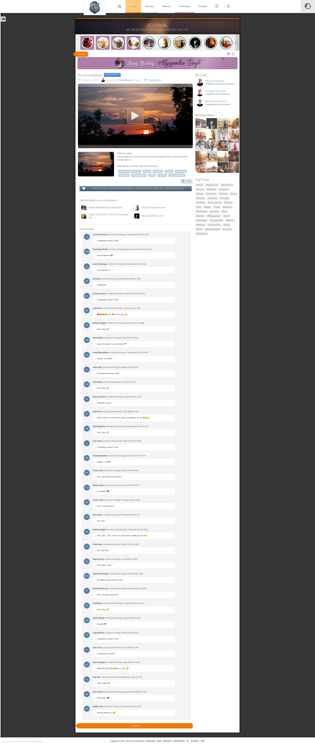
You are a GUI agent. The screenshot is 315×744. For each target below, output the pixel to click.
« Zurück (81, 54)
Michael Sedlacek (124, 80)
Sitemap (195, 741)
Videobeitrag (112, 75)
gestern (124, 175)
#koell (226, 216)
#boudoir (200, 198)
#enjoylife (223, 189)
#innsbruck (211, 193)
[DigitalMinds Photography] (95, 7)
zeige (147, 171)
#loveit (199, 185)
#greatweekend (212, 229)
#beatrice (227, 207)
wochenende (177, 175)
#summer (214, 211)
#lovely (199, 193)
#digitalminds (212, 185)
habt (152, 175)
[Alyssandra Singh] (120, 63)
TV (188, 741)
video (169, 171)
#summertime (214, 224)
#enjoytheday (216, 220)
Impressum (179, 741)
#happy (207, 207)
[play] (135, 116)
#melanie (200, 202)
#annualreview (214, 202)
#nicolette (212, 198)
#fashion (230, 220)
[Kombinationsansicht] (234, 54)
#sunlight (224, 198)
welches (181, 171)
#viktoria (228, 202)
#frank (199, 229)
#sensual (223, 193)
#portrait (200, 216)
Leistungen (184, 6)
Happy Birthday (163, 62)
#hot (198, 207)
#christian (227, 229)
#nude (226, 224)
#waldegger (201, 220)
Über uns (166, 6)
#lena (224, 211)
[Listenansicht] (229, 54)
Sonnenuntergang (90, 75)
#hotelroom (201, 233)
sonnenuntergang (130, 171)
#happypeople (213, 216)
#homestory (201, 211)
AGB (159, 741)
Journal (133, 6)
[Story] (87, 43)
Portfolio (149, 6)
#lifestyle (200, 224)
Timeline (150, 741)
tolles (162, 175)
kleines (158, 171)
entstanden (139, 175)
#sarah (217, 207)
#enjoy (234, 193)
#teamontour (227, 185)
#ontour (200, 189)
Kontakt (203, 6)
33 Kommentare (154, 80)
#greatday (211, 189)
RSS (202, 741)
